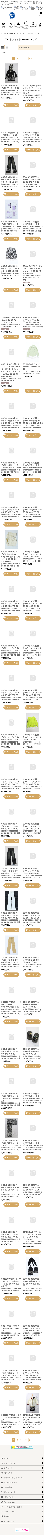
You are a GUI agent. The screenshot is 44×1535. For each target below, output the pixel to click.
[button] (11, 25)
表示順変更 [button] (25, 47)
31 (26, 58)
